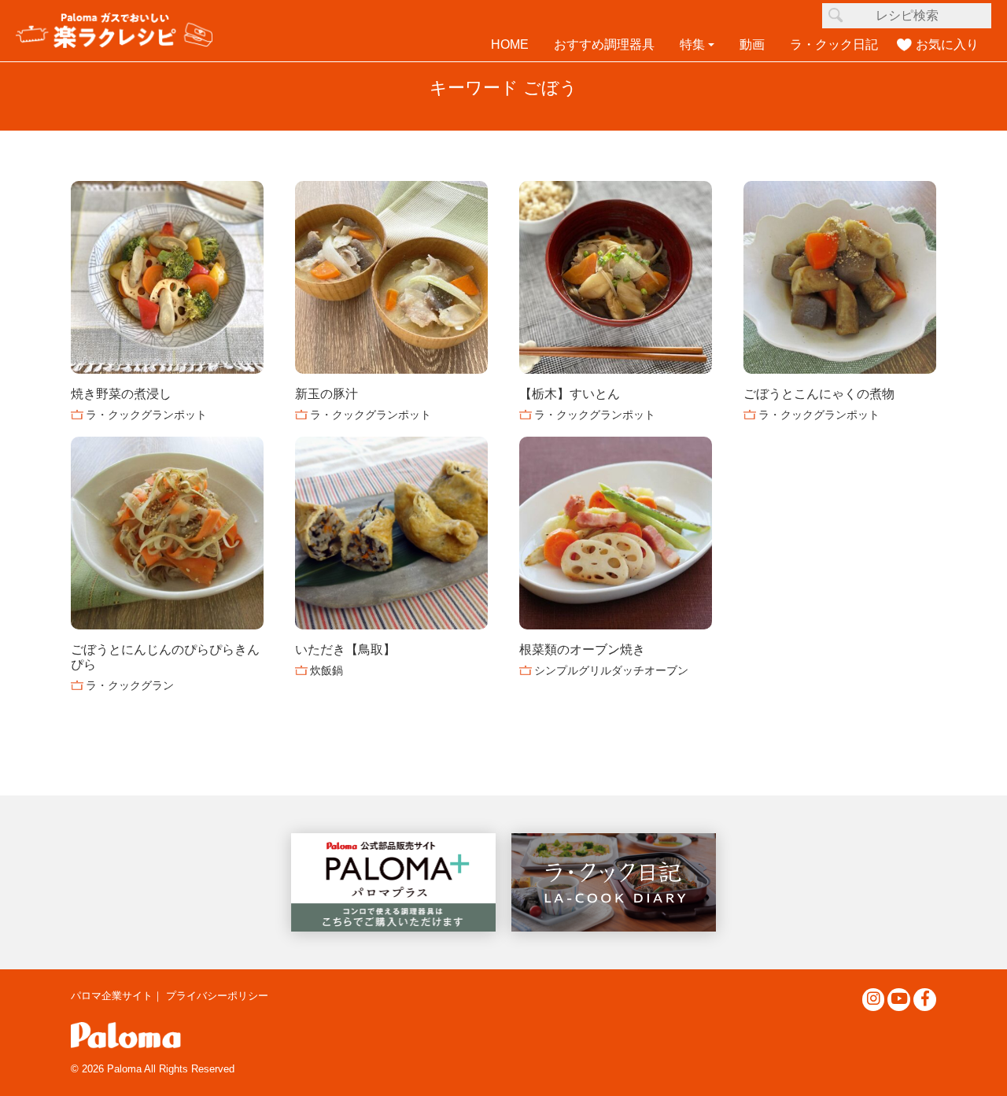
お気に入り (947, 44)
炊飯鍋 (326, 670)
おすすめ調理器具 (604, 44)
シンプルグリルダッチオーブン (611, 670)
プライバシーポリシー (217, 996)
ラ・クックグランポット (146, 414)
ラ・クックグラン (130, 685)
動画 (752, 44)
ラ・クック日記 (834, 44)
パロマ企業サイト (112, 996)
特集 (692, 44)
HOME (510, 44)
